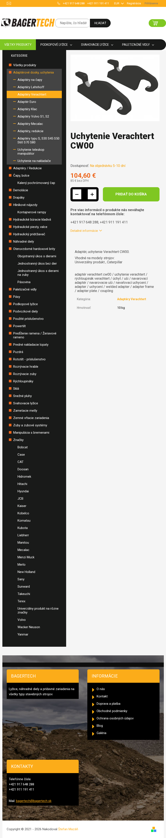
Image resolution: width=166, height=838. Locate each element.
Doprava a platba (108, 704)
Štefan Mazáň (68, 829)
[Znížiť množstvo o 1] (77, 194)
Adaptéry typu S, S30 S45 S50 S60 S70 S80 (38, 140)
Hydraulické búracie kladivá (32, 219)
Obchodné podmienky (112, 711)
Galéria (101, 733)
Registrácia (134, 3)
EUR (117, 3)
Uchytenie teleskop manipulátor (31, 151)
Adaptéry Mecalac (30, 124)
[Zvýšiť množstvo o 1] (92, 194)
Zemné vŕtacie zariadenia (31, 418)
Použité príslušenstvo (28, 319)
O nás (101, 689)
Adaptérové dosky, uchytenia (33, 72)
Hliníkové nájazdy (25, 205)
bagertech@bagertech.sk (33, 801)
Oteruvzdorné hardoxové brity (34, 249)
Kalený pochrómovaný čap (36, 183)
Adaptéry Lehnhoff (31, 87)
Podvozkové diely (25, 311)
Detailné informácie (84, 231)
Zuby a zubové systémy (30, 425)
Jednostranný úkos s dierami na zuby (38, 273)
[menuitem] (18, 44)
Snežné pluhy (22, 396)
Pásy (16, 297)
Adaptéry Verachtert (32, 94)
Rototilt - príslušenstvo (29, 359)
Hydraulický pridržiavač (29, 234)
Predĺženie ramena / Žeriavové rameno (34, 335)
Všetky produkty (24, 65)
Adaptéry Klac (27, 109)
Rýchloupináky (23, 381)
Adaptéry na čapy (30, 80)
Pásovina (24, 282)
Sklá (16, 389)
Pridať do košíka (131, 194)
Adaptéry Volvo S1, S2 (33, 116)
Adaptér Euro (27, 102)
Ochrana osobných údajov (115, 718)
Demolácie (20, 190)
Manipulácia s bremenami (31, 433)
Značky (18, 440)
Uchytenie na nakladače (34, 161)
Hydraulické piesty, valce (30, 227)
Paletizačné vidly (25, 289)
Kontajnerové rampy (32, 212)
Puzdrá (18, 352)
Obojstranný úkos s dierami (37, 256)
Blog (100, 726)
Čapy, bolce (21, 175)
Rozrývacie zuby (24, 374)
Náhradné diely (23, 241)
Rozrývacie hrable (25, 367)
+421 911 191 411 (98, 3)
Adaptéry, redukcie (30, 131)
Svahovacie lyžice (25, 403)
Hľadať (100, 23)
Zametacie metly (25, 411)
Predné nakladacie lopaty (30, 345)
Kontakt (102, 696)
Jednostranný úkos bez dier (37, 263)
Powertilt (19, 326)
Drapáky (18, 197)
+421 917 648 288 (74, 3)
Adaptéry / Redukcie (27, 168)
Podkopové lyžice (25, 304)
